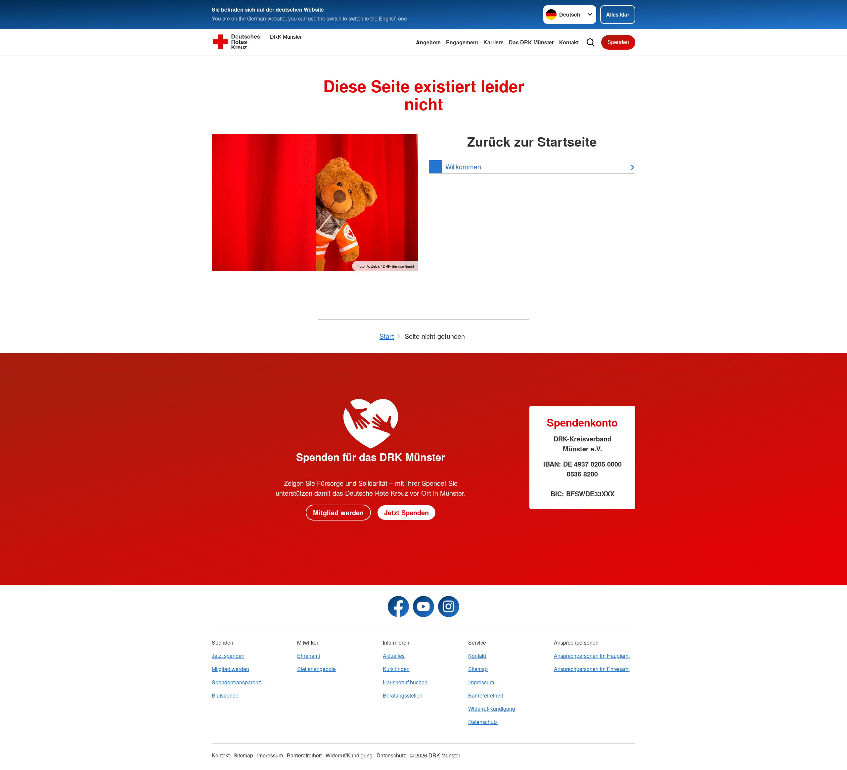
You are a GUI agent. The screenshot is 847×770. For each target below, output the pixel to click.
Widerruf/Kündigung (491, 708)
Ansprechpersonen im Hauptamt (592, 655)
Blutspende (225, 695)
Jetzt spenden (228, 655)
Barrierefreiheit (485, 695)
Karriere (493, 42)
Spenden (618, 42)
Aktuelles (394, 655)
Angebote (428, 42)
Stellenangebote (316, 669)
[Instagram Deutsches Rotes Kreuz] (448, 606)
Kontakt (569, 42)
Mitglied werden (338, 512)
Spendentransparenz (236, 682)
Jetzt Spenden (406, 512)
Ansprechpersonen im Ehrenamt (592, 669)
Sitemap (478, 669)
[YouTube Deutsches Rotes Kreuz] (423, 606)
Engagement (462, 42)
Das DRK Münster (531, 42)
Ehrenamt (308, 655)
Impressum (481, 682)
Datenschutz (483, 722)
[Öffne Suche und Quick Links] (590, 42)
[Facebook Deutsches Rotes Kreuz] (398, 606)
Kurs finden (396, 669)
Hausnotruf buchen (405, 682)
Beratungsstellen (403, 695)
